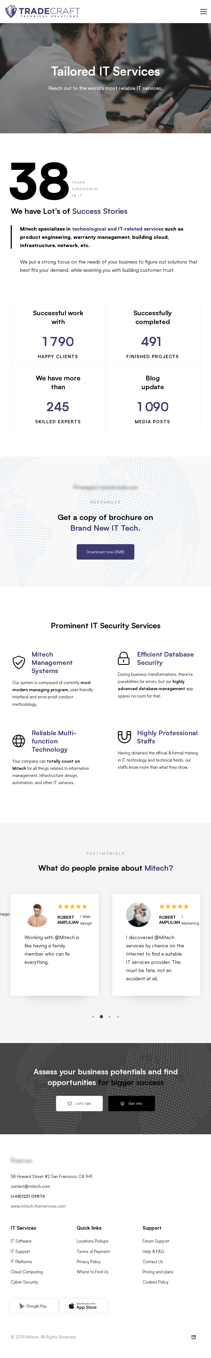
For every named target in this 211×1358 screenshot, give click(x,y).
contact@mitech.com (30, 1186)
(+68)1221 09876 (28, 1196)
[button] (93, 1016)
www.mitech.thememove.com (38, 1206)
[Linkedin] (193, 1337)
